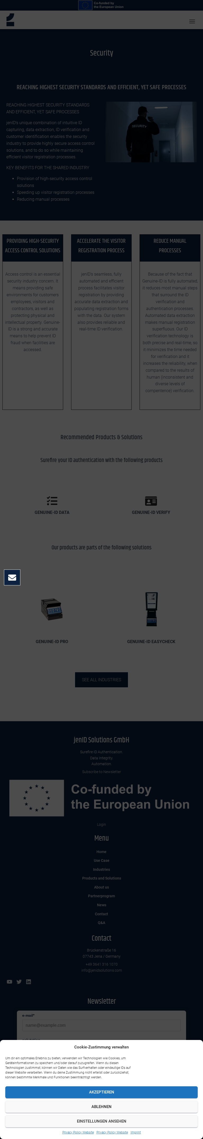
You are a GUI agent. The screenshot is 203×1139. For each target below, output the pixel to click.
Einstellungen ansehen (101, 1121)
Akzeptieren (101, 1092)
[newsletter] (12, 577)
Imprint (136, 1132)
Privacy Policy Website (78, 1132)
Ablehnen (101, 1106)
